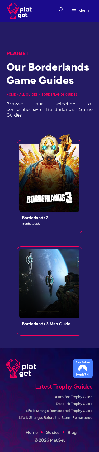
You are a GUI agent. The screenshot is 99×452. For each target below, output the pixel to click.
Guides (53, 432)
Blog (72, 432)
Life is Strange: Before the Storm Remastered (56, 417)
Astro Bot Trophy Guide (74, 396)
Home (11, 94)
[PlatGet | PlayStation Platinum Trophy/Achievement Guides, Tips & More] (20, 11)
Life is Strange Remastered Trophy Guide (59, 410)
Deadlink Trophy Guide (74, 403)
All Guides (28, 94)
